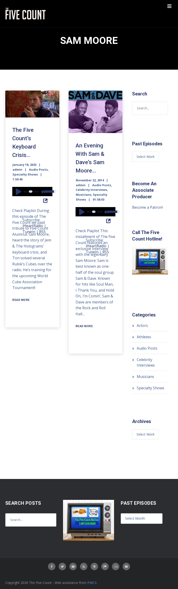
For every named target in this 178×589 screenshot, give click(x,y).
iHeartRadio (32, 225)
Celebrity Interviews (91, 190)
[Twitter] (62, 566)
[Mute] (43, 192)
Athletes (144, 336)
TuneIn (28, 231)
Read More (21, 300)
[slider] (47, 194)
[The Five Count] (26, 13)
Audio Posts (38, 169)
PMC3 (91, 582)
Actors (142, 325)
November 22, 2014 (90, 180)
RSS (42, 231)
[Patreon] (105, 566)
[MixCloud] (115, 566)
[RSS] (83, 566)
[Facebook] (51, 566)
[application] (32, 191)
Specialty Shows (25, 174)
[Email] (126, 566)
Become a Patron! (147, 207)
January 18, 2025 (24, 165)
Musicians (83, 194)
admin (17, 169)
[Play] (19, 191)
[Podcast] (94, 566)
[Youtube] (73, 566)
